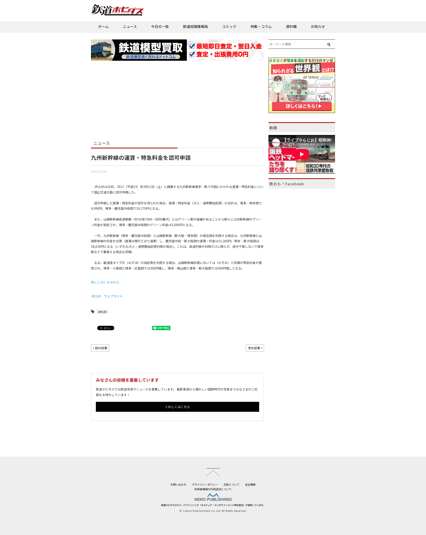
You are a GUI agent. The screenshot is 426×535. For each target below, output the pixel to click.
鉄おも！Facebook (286, 183)
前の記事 (101, 348)
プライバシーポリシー (205, 484)
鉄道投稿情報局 (195, 26)
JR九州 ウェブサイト (107, 296)
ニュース (130, 26)
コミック (229, 26)
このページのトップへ (213, 472)
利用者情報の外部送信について (213, 489)
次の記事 (254, 348)
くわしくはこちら (177, 406)
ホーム (103, 26)
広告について (232, 484)
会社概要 (250, 484)
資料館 (291, 26)
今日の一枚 (160, 26)
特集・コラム (261, 26)
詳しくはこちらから (105, 282)
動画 (273, 127)
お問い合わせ (178, 484)
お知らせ (318, 26)
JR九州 (102, 312)
